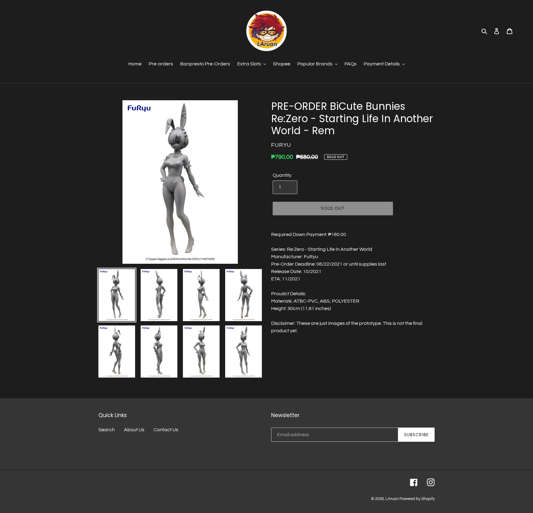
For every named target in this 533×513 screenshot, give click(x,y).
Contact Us (166, 429)
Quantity (282, 175)
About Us (134, 429)
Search (106, 429)
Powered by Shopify (417, 499)
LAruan (392, 499)
